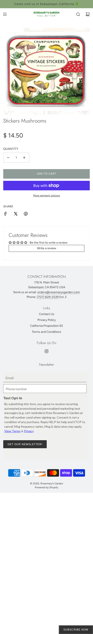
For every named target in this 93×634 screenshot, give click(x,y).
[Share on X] (15, 214)
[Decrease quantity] (8, 157)
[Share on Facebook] (5, 214)
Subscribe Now (75, 629)
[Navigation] (5, 14)
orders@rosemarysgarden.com (58, 292)
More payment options (46, 195)
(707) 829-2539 (48, 297)
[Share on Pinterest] (25, 214)
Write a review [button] (46, 248)
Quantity (10, 149)
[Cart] (87, 14)
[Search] (78, 14)
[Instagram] (46, 351)
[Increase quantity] (24, 157)
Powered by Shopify (46, 487)
